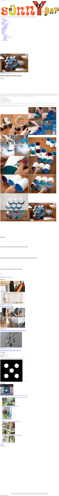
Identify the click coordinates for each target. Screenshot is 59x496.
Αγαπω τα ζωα (4, 30)
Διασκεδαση (5, 37)
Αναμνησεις (5, 25)
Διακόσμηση (9, 73)
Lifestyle (3, 32)
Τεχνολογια (5, 36)
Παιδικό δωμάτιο (10, 304)
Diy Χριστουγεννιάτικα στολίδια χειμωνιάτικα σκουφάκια (10, 350)
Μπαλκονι (5, 20)
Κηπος (3, 22)
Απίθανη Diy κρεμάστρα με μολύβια (6, 306)
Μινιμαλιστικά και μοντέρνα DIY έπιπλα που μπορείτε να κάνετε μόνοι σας (13, 330)
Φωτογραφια (5, 34)
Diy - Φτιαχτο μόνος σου (3, 73)
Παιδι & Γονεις (4, 29)
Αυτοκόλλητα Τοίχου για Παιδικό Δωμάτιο (10, 395)
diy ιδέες (1, 277)
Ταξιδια (3, 23)
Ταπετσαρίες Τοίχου (19, 395)
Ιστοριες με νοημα (4, 27)
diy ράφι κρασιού (10, 277)
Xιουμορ (3, 31)
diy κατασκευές (5, 277)
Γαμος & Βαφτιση (4, 28)
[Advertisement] (29, 47)
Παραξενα (3, 18)
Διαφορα (3, 33)
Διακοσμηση (4, 21)
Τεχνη (4, 35)
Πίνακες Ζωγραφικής (25, 395)
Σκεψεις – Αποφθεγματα (5, 24)
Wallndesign (2, 395)
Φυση (4, 39)
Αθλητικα (5, 38)
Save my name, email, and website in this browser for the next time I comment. (12, 358)
